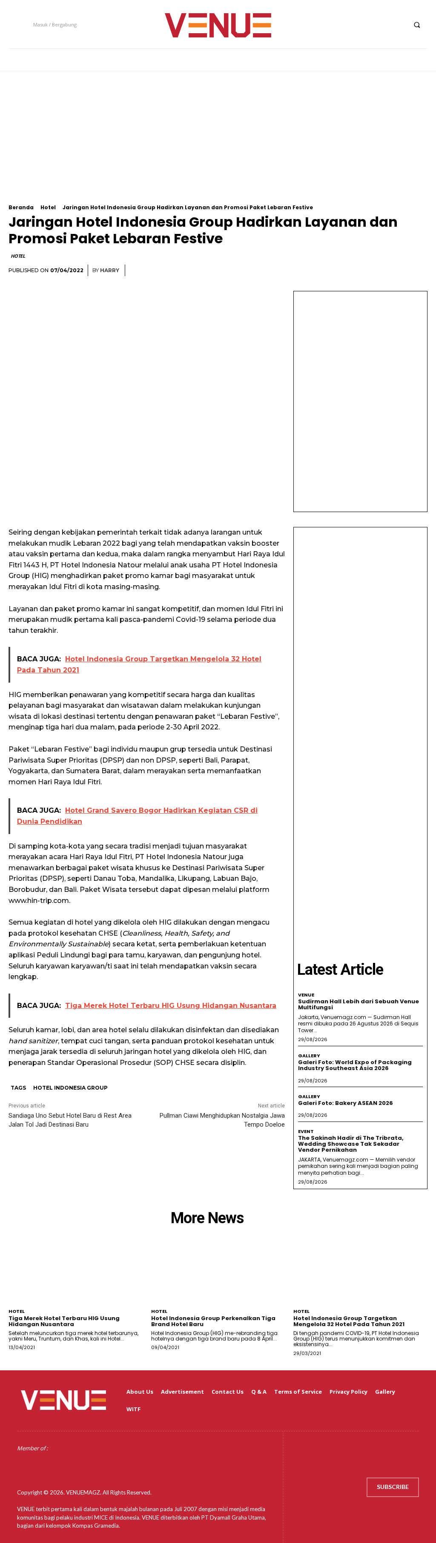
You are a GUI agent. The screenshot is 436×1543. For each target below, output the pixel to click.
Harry (109, 270)
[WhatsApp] (398, 270)
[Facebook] (351, 24)
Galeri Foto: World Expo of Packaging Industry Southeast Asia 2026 (355, 1065)
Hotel (48, 207)
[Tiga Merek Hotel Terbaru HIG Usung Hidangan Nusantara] (76, 1277)
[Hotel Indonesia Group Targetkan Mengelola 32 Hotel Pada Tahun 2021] (360, 1277)
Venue (306, 995)
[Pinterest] (378, 270)
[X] (382, 24)
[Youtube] (398, 24)
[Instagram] (367, 24)
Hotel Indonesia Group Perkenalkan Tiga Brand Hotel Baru (213, 1321)
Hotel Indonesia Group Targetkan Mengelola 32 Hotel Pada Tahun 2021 (348, 1321)
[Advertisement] (218, 145)
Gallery (309, 1056)
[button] (416, 24)
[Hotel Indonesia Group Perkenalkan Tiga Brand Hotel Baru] (218, 1277)
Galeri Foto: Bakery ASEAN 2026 (345, 1103)
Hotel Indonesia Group (70, 1088)
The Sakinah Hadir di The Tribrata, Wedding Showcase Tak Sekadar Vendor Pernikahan (351, 1144)
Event (306, 1131)
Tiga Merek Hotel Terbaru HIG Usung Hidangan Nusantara (64, 1321)
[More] (418, 270)
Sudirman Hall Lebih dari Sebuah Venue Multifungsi (358, 1004)
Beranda (21, 207)
